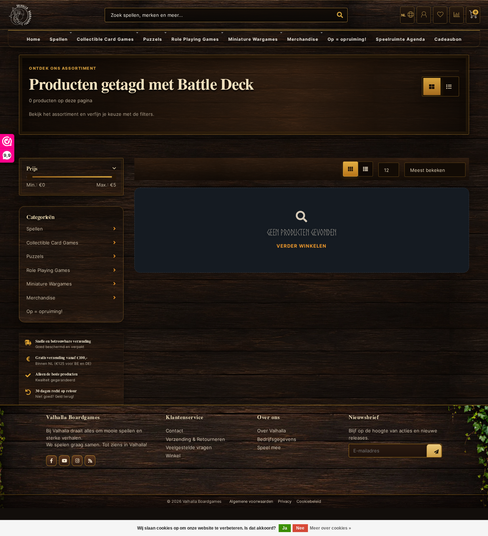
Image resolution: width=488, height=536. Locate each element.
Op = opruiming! (347, 39)
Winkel (173, 455)
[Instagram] (77, 460)
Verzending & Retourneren (195, 439)
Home (33, 39)
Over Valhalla (271, 430)
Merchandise (302, 39)
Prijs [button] (32, 168)
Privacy (285, 501)
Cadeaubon (448, 39)
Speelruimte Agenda (400, 39)
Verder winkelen (302, 246)
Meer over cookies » (330, 528)
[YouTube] (64, 460)
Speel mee (269, 447)
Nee (300, 528)
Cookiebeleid (309, 501)
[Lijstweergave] (449, 86)
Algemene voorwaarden (251, 501)
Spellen (59, 39)
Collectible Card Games (105, 39)
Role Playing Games (195, 39)
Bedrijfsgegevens (276, 439)
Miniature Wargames (253, 39)
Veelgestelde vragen (189, 447)
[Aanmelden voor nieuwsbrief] (434, 451)
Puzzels (152, 39)
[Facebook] (51, 460)
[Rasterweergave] (431, 86)
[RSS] (90, 460)
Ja (284, 528)
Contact (174, 430)
